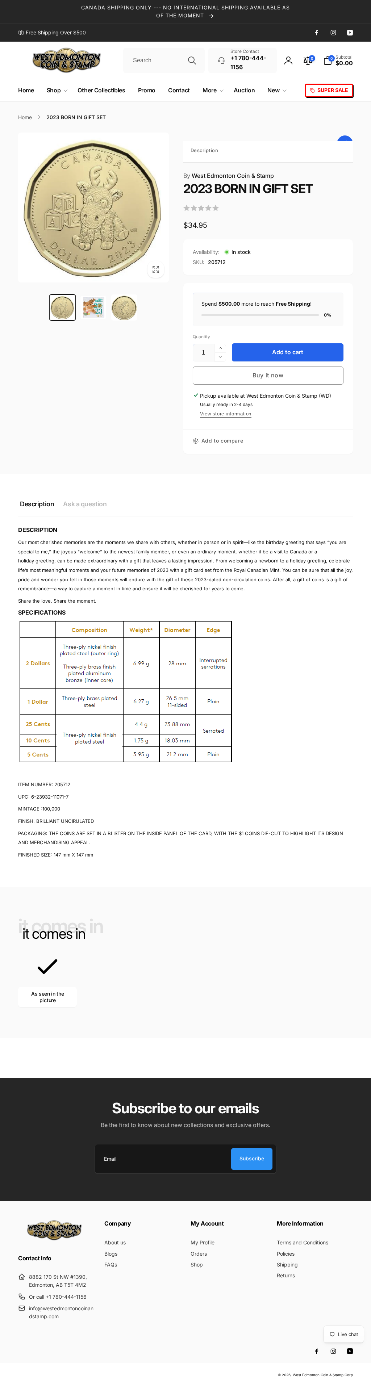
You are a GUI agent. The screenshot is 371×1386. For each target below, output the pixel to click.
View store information (225, 413)
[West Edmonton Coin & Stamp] (56, 1239)
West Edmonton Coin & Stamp (228, 175)
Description (204, 150)
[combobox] (164, 60)
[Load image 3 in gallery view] (124, 307)
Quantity (201, 336)
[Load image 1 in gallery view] (62, 308)
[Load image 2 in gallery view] (93, 307)
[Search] (192, 60)
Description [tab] (37, 504)
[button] (338, 60)
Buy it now (268, 375)
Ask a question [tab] (85, 504)
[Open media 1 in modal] (93, 207)
